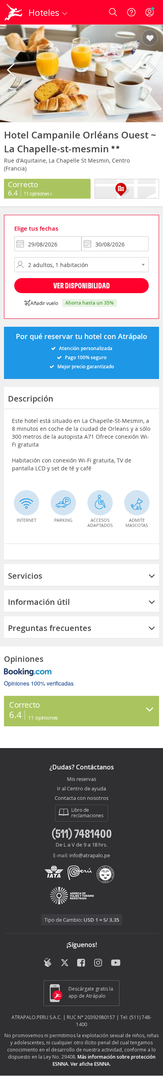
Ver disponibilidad (81, 285)
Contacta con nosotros (81, 798)
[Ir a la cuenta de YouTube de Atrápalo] (115, 963)
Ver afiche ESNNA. (90, 1064)
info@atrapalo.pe (89, 855)
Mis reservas (81, 779)
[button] (150, 38)
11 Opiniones (37, 193)
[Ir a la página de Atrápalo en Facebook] (81, 963)
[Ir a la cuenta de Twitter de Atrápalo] (64, 963)
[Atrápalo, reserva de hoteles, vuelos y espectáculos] (13, 12)
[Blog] (47, 962)
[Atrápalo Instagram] (98, 963)
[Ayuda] (131, 12)
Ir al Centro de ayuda (81, 789)
